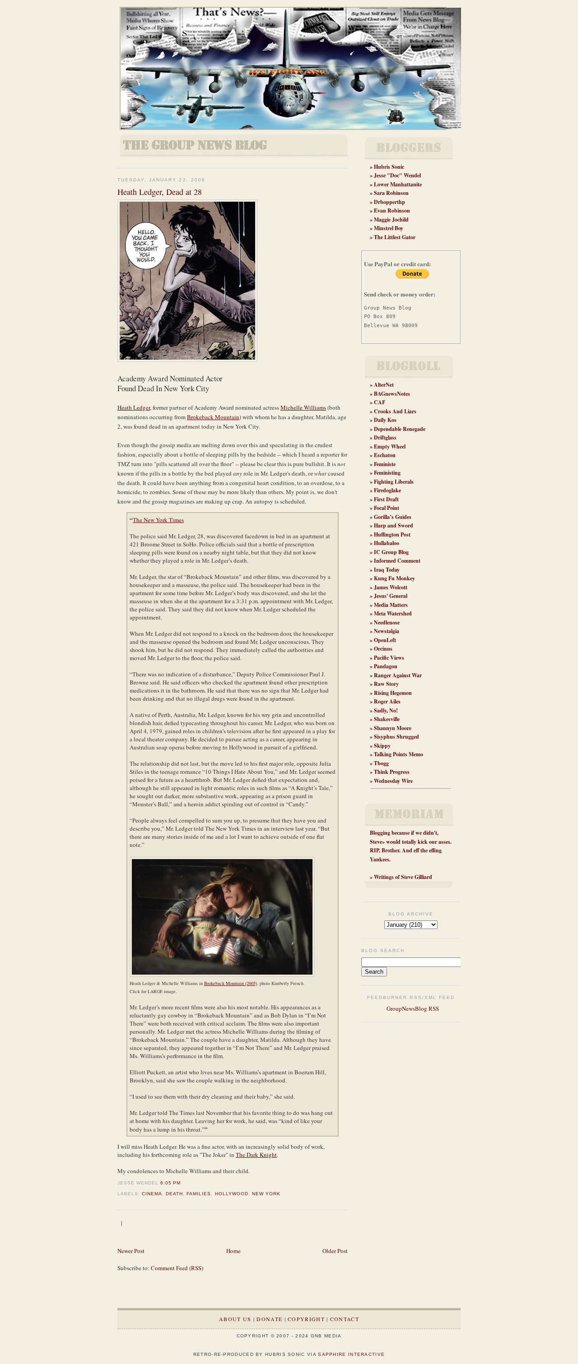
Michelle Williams (303, 407)
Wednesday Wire (393, 781)
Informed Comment (397, 560)
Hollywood (231, 1193)
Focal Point (386, 508)
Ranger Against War (398, 675)
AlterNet (384, 384)
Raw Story (386, 684)
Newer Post (130, 1251)
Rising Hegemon (393, 693)
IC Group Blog (391, 552)
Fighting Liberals (394, 481)
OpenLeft (385, 640)
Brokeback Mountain (213, 417)
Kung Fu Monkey (394, 578)
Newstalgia (386, 631)
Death (174, 1193)
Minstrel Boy (388, 228)
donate (269, 1318)
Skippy (382, 745)
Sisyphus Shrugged (396, 736)
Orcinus (383, 648)
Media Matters (391, 605)
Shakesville (387, 719)
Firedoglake (387, 490)
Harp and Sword (393, 525)
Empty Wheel (390, 446)
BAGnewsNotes (392, 394)
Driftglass (385, 437)
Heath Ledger (133, 407)
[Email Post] (183, 1182)
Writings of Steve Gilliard (403, 877)
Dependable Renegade (399, 429)
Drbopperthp (389, 202)
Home (233, 1251)
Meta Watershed (393, 613)
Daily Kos (385, 420)
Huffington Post (392, 534)
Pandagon (385, 666)
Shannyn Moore (392, 728)
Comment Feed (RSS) (177, 1268)
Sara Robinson (391, 193)
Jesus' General (390, 596)
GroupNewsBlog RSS (412, 1008)
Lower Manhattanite (398, 184)
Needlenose (387, 622)
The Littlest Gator (394, 237)
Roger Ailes (387, 701)
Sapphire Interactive (351, 1354)
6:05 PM (170, 1182)
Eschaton (385, 455)
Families (198, 1193)
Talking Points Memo (398, 754)
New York (266, 1193)
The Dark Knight (256, 1155)
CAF (379, 402)
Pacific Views (389, 657)
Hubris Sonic (389, 167)
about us (235, 1318)
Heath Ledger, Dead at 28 (159, 191)
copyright (306, 1318)
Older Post (335, 1251)
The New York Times (158, 520)
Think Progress (392, 772)
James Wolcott (390, 587)
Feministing (387, 472)
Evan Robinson (392, 210)
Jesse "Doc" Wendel (397, 175)
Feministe (385, 464)
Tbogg (381, 763)
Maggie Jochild (391, 219)
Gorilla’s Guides (392, 517)
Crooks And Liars (395, 411)
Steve (376, 842)
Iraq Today (387, 569)
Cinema (152, 1193)
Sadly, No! (386, 710)
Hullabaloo (386, 543)
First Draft (386, 499)
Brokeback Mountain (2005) (230, 983)
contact (344, 1318)
